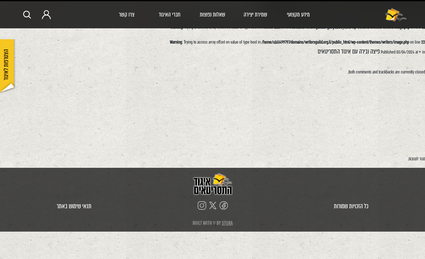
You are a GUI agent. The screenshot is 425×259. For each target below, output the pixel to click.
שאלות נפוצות (212, 14)
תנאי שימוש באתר (74, 206)
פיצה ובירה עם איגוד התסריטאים (349, 51)
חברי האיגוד (169, 14)
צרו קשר (126, 14)
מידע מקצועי (298, 14)
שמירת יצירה (255, 14)
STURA (227, 223)
